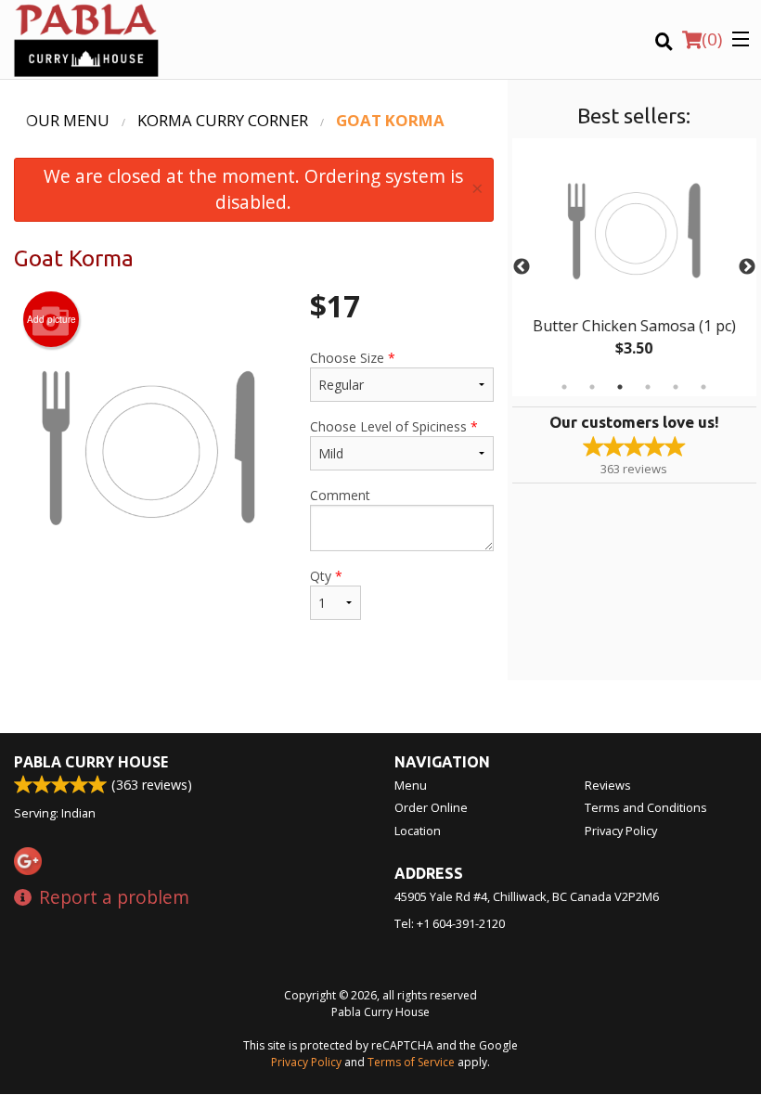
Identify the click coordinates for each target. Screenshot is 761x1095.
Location (417, 830)
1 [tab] (564, 387)
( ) (712, 39)
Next (747, 267)
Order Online (431, 807)
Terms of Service (411, 1062)
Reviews (608, 785)
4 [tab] (647, 387)
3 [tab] (620, 387)
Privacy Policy (621, 830)
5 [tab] (675, 387)
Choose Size (352, 358)
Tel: (449, 923)
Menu (410, 785)
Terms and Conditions (646, 807)
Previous (521, 267)
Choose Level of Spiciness (394, 426)
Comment (340, 495)
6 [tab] (703, 387)
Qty (326, 576)
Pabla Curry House (91, 762)
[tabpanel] (634, 267)
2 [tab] (592, 387)
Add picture (51, 319)
